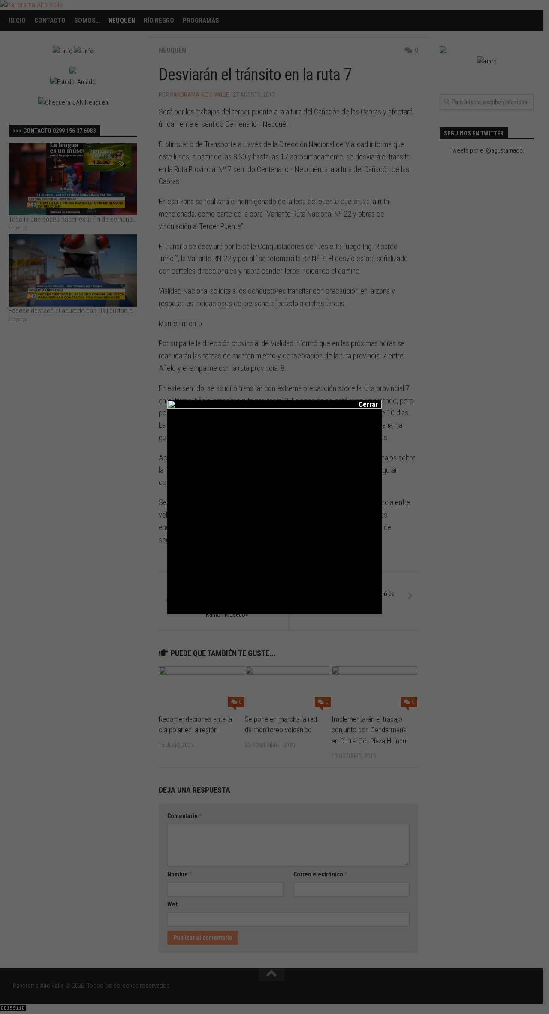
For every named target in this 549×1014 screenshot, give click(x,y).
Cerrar (362, 404)
